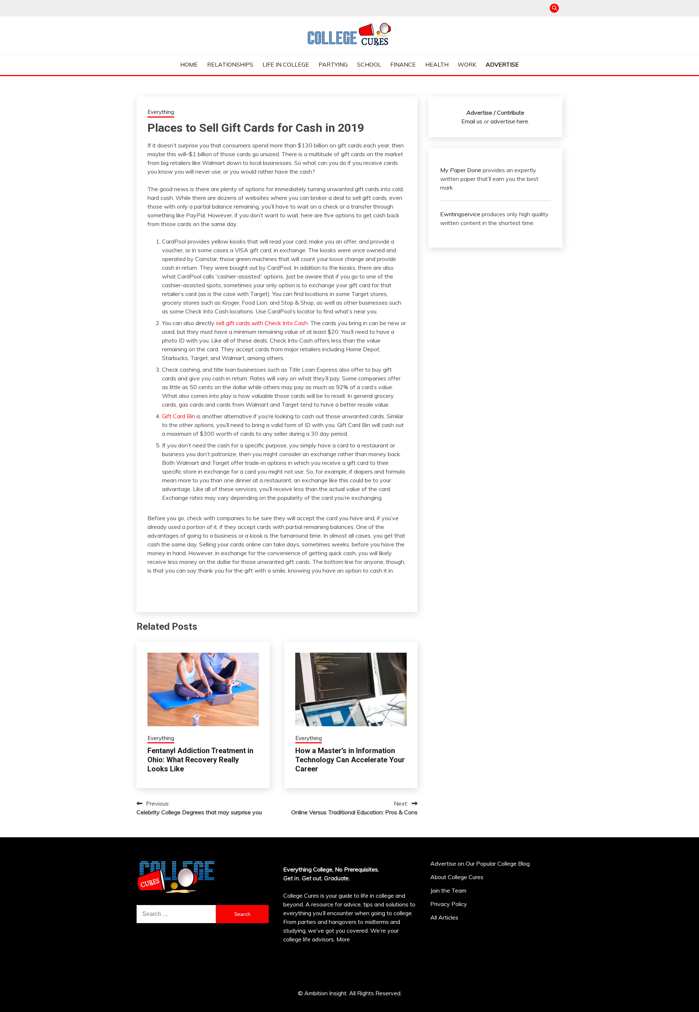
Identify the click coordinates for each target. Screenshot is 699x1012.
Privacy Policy (448, 904)
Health (437, 64)
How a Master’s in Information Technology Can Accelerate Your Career (350, 759)
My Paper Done (460, 170)
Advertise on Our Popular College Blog (480, 863)
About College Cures (456, 877)
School (369, 64)
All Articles (444, 917)
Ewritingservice (460, 214)
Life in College (285, 64)
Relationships (230, 64)
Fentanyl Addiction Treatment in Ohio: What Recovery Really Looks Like (200, 759)
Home (189, 64)
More (343, 939)
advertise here (509, 121)
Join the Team (448, 890)
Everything (160, 111)
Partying (333, 64)
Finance (403, 64)
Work (467, 64)
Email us (471, 121)
